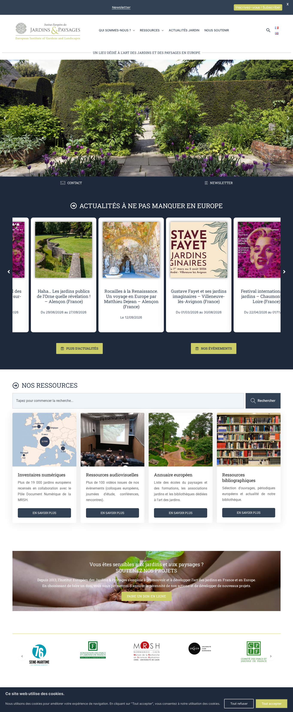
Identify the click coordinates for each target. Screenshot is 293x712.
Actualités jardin (184, 30)
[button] (133, 30)
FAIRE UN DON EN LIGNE (146, 596)
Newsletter (121, 7)
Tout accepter (271, 703)
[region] (146, 699)
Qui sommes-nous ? (115, 30)
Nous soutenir (216, 30)
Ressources (150, 30)
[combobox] (128, 401)
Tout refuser (239, 703)
